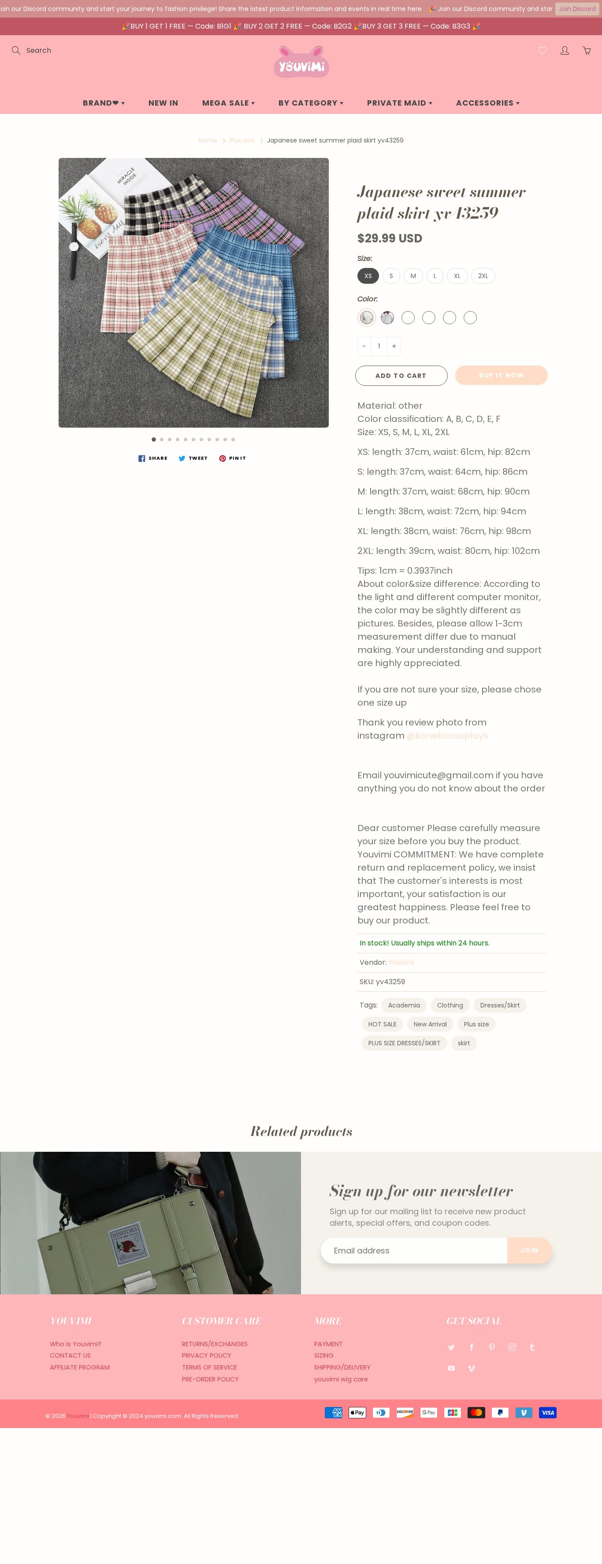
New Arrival (430, 1024)
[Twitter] (451, 1347)
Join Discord (577, 8)
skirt (464, 1043)
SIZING (324, 1355)
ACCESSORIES (486, 103)
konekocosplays (452, 735)
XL (457, 275)
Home (208, 140)
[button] (154, 439)
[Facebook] (471, 1347)
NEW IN (163, 103)
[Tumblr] (532, 1347)
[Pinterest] (491, 1347)
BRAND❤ (102, 103)
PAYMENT (328, 1344)
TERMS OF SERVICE (209, 1367)
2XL (483, 275)
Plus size (242, 140)
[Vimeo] (471, 1368)
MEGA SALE (226, 103)
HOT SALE (382, 1024)
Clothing (450, 1005)
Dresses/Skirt (500, 1005)
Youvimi (401, 962)
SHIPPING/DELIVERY (342, 1367)
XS (368, 275)
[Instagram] (512, 1347)
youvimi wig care (341, 1379)
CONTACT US (70, 1355)
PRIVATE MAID (398, 103)
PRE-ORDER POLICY (210, 1379)
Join (529, 1250)
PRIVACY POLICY (206, 1355)
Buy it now (501, 375)
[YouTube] (451, 1368)
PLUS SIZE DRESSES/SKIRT (404, 1043)
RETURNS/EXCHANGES (215, 1344)
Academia (404, 1005)
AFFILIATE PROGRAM (80, 1367)
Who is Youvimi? (75, 1344)
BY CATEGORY (309, 103)
